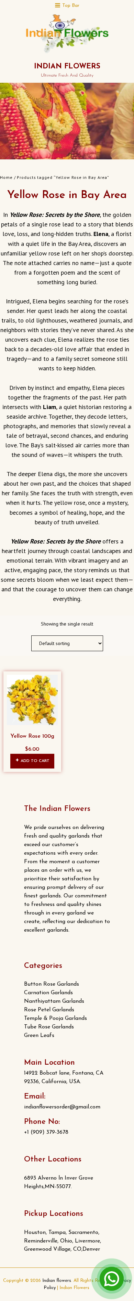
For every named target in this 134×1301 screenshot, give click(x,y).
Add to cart (35, 761)
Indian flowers (67, 66)
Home (6, 177)
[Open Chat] (112, 1279)
